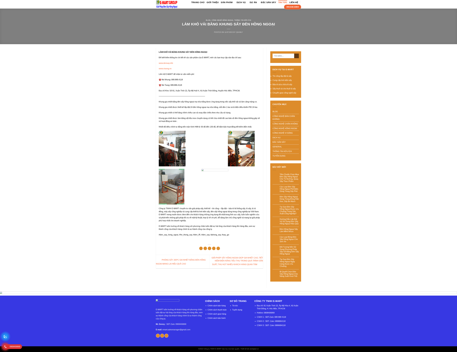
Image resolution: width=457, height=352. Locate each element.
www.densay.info (166, 63)
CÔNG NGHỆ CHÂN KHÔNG (285, 124)
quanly (239, 32)
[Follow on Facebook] (158, 336)
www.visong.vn (165, 69)
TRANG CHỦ (197, 2)
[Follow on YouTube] (166, 336)
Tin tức (235, 306)
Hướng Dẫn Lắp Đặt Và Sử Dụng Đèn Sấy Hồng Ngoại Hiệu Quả (289, 221)
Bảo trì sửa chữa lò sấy (282, 84)
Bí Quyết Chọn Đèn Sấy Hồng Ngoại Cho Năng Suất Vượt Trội (289, 274)
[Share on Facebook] (201, 248)
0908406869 (269, 313)
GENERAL (277, 147)
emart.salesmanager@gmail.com (176, 330)
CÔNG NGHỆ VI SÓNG (283, 133)
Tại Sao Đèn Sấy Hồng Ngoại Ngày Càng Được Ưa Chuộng (287, 262)
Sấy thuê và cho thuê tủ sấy (284, 89)
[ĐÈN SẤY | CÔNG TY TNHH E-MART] (167, 4)
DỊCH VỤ (241, 2)
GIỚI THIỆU (213, 2)
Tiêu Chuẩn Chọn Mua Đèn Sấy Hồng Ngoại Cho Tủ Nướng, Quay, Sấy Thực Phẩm (289, 177)
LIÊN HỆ (293, 2)
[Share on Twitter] (205, 248)
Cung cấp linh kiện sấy (282, 80)
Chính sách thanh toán (217, 310)
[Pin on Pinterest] (214, 248)
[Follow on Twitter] (162, 336)
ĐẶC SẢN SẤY (268, 2)
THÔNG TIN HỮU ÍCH (242, 20)
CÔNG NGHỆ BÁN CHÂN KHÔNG (284, 117)
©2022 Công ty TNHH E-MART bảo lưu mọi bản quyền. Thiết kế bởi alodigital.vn (228, 349)
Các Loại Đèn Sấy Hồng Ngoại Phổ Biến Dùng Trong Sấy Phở (289, 189)
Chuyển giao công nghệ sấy (284, 93)
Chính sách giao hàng (217, 314)
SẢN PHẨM (227, 2)
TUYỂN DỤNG (279, 156)
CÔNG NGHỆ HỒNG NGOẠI (222, 20)
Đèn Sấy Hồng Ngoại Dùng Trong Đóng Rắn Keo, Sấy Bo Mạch (289, 199)
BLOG (208, 20)
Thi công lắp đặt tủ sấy (282, 76)
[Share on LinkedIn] (218, 248)
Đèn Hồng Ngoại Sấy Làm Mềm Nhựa (289, 230)
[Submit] (296, 56)
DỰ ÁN (253, 2)
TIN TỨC (282, 2)
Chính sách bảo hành (217, 318)
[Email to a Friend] (209, 248)
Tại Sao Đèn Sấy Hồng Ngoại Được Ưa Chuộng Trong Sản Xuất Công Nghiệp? (289, 210)
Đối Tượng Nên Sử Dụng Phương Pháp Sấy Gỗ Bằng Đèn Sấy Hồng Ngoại (289, 250)
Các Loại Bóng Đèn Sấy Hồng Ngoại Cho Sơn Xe (289, 239)
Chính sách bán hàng (217, 306)
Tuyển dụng (237, 310)
